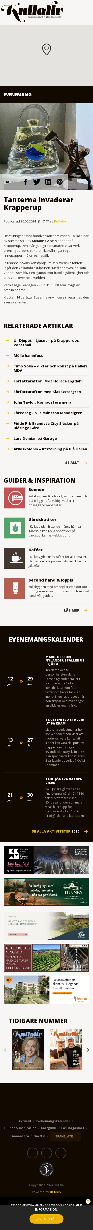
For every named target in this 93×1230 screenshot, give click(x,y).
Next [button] (88, 1050)
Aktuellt (24, 1121)
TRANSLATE (64, 1136)
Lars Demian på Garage (35, 438)
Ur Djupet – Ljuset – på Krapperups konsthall (46, 342)
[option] (28, 1050)
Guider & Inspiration (20, 1128)
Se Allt (72, 462)
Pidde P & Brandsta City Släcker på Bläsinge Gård (46, 425)
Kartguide (49, 1128)
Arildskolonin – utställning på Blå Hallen (50, 448)
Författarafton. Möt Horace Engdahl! (48, 380)
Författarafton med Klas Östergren (47, 391)
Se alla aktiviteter (55, 831)
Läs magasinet (72, 1128)
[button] (47, 49)
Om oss (39, 1136)
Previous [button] (4, 1050)
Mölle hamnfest (28, 355)
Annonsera (20, 1136)
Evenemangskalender (53, 1121)
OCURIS (55, 1192)
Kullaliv (60, 221)
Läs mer (71, 610)
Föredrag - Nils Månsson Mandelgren (48, 412)
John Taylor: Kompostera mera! (43, 402)
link (25, 182)
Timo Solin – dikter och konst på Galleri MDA (50, 368)
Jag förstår (46, 1219)
